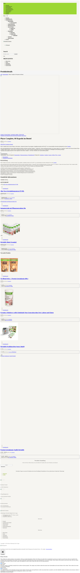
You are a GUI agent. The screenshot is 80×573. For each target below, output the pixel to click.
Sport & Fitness (8, 10)
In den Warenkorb (4, 153)
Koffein (53, 155)
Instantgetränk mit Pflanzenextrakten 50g (13, 208)
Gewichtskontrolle (9, 8)
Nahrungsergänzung (9, 9)
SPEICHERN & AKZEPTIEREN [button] (6, 571)
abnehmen (42, 155)
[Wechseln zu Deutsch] (8, 45)
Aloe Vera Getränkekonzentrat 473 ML (12, 191)
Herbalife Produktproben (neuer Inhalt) (12, 346)
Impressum (5, 527)
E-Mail (4, 474)
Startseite (7, 5)
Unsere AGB (5, 525)
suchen (16, 54)
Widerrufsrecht (5, 523)
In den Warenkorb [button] (8, 320)
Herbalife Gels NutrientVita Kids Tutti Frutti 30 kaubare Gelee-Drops (13, 135)
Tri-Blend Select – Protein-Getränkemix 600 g (14, 278)
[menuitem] (7, 17)
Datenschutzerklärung (7, 526)
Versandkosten (9, 141)
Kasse (7, 62)
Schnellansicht (5, 188)
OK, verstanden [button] (43, 549)
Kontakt (7, 13)
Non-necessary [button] (3, 567)
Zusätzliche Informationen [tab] (7, 158)
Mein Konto (8, 61)
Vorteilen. (69, 146)
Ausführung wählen (8, 198)
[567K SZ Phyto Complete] (29, 133)
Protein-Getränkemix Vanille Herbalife (12, 450)
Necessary (4, 563)
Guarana (49, 155)
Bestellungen (8, 64)
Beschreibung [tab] (5, 157)
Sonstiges (7, 12)
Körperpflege (8, 11)
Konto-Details (8, 65)
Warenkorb (8, 63)
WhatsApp (5, 473)
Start (1, 74)
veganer (59, 155)
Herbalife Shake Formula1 (8, 242)
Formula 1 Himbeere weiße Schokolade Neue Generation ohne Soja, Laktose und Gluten (27, 312)
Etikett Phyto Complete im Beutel (6, 144)
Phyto (56, 155)
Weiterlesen (14, 351)
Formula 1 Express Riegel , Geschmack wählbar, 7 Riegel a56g (12, 134)
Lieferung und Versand (7, 522)
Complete (46, 155)
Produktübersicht (9, 6)
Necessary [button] (2, 562)
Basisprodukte (8, 7)
